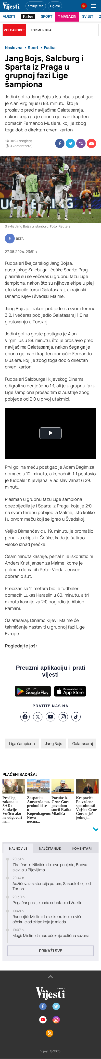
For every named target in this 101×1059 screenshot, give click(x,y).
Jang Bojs (53, 743)
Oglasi (55, 6)
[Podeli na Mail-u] (91, 143)
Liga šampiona (22, 743)
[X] (37, 716)
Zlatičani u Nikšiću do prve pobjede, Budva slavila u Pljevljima (50, 867)
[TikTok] (76, 716)
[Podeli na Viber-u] (81, 143)
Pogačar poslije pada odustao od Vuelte (47, 902)
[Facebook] (25, 716)
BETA (20, 239)
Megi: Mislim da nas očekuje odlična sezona (51, 935)
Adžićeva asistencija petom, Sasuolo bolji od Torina (52, 886)
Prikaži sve (50, 950)
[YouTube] (50, 716)
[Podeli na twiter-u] (70, 143)
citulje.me (36, 6)
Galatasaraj (82, 743)
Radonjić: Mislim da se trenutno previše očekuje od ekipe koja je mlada (47, 919)
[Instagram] (63, 716)
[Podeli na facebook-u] (59, 143)
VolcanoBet (14, 30)
